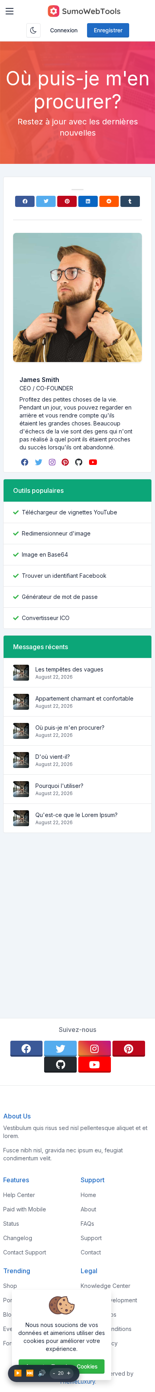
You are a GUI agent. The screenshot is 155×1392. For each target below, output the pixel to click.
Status (11, 1223)
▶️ (18, 1373)
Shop (10, 1285)
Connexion (64, 30)
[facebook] (25, 462)
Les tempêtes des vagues (69, 669)
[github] (79, 462)
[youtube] (93, 462)
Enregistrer (108, 30)
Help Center (19, 1194)
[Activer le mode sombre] (33, 30)
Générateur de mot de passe (60, 596)
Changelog (17, 1237)
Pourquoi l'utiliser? (59, 785)
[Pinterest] (67, 201)
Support (91, 1237)
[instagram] (52, 462)
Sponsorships (98, 1314)
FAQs (87, 1223)
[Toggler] (9, 11)
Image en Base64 (45, 554)
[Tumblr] (130, 201)
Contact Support (24, 1252)
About (88, 1209)
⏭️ (30, 1373)
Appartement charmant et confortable (84, 698)
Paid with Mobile (24, 1209)
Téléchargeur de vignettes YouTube (69, 512)
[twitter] (39, 462)
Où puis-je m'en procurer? (70, 727)
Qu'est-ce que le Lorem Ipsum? (76, 814)
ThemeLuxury (77, 1381)
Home (88, 1194)
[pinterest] (66, 462)
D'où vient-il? (52, 756)
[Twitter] (46, 201)
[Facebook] (25, 201)
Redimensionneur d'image (56, 533)
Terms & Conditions (106, 1328)
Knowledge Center (105, 1285)
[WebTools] (84, 11)
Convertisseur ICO (46, 617)
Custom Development (109, 1300)
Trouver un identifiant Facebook (64, 575)
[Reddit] (109, 201)
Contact (91, 1252)
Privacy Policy (99, 1343)
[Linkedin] (88, 201)
